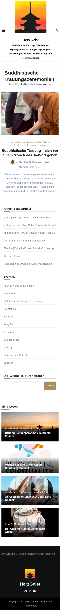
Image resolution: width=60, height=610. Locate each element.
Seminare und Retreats (16, 355)
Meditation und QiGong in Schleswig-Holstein (28, 264)
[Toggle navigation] (3, 30)
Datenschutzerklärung (30, 554)
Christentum (10, 309)
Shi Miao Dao (22, 162)
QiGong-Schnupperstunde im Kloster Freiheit (27, 217)
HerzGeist (30, 40)
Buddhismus (44, 142)
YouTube (8, 363)
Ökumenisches (11, 340)
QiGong (8, 347)
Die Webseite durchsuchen (24, 375)
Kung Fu (8, 324)
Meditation (9, 332)
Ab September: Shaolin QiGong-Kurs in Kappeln (29, 233)
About (4, 554)
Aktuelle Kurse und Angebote (23, 142)
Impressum (49, 554)
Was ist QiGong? (12, 256)
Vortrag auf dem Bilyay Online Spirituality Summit (30, 225)
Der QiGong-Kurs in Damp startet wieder (25, 240)
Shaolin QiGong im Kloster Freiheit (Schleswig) (29, 248)
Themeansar (29, 605)
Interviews (9, 316)
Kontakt (13, 554)
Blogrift (44, 601)
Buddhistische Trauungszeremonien (30, 145)
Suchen (50, 386)
